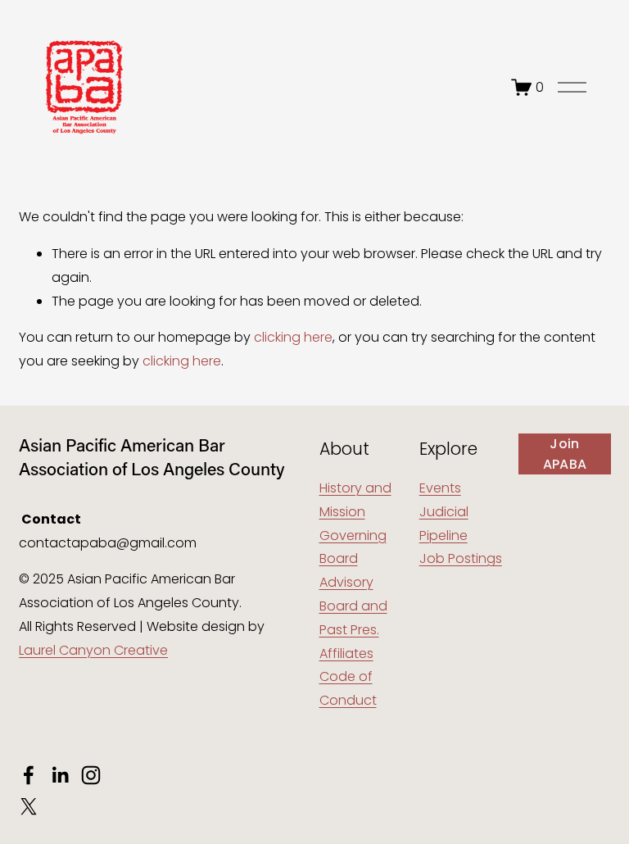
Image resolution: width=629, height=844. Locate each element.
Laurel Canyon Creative (93, 650)
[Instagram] (91, 775)
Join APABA (565, 454)
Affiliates (346, 653)
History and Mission (355, 500)
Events (440, 488)
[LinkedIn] (60, 775)
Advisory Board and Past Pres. (353, 606)
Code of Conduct (348, 688)
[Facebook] (28, 775)
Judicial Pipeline (443, 523)
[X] (28, 806)
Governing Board (353, 547)
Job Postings (460, 558)
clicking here (293, 337)
